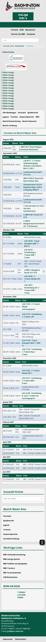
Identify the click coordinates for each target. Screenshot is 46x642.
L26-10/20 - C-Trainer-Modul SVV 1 (32, 279)
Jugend (6, 117)
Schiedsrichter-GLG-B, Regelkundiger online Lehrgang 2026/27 (32, 187)
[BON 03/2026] (23, 599)
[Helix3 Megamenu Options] (4, 25)
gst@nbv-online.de (15, 631)
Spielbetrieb (32, 112)
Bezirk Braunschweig (12, 121)
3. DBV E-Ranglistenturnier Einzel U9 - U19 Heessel (33, 223)
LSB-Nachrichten (10, 577)
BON (22, 30)
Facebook (31, 34)
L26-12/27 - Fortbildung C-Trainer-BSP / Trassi (32, 380)
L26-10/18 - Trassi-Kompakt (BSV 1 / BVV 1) (32, 243)
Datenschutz (20, 639)
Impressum (8, 639)
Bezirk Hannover (29, 121)
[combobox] (20, 40)
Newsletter (30, 30)
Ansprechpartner (26, 117)
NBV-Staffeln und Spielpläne (15, 563)
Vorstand (22, 112)
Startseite (19, 46)
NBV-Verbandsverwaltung (14, 554)
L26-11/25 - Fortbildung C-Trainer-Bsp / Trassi (32, 352)
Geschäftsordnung (11, 538)
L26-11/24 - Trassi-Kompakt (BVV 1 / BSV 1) (31, 343)
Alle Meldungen (9, 112)
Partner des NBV (18, 34)
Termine (14, 30)
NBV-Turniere (9, 568)
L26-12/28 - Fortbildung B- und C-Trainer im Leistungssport (32, 396)
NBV (37, 117)
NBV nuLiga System (11, 559)
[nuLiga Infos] (23, 16)
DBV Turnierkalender (12, 573)
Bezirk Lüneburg (10, 125)
